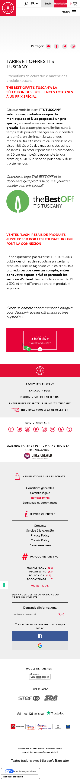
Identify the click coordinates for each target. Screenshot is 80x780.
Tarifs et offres (40, 498)
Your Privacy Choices (25, 771)
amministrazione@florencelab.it (40, 752)
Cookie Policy (40, 540)
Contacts (40, 526)
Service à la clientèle (40, 530)
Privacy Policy (40, 535)
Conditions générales (40, 488)
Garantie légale (40, 493)
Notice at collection (13, 776)
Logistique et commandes (40, 503)
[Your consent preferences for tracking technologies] (4, 585)
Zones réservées (40, 545)
